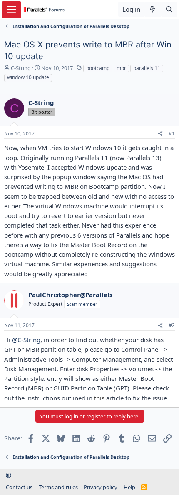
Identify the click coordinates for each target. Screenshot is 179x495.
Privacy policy (100, 487)
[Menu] (11, 9)
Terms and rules (58, 487)
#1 (172, 133)
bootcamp (97, 68)
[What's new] (152, 9)
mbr (121, 68)
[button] (8, 475)
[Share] (160, 134)
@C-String (26, 339)
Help (129, 487)
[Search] (169, 9)
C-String (21, 68)
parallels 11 (146, 68)
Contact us (19, 487)
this (99, 398)
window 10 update (28, 77)
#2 (172, 325)
